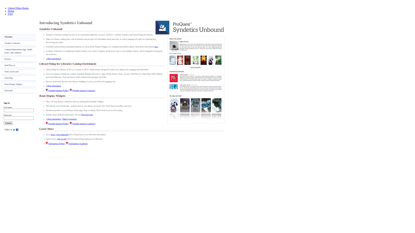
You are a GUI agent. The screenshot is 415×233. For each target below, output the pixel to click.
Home (11, 11)
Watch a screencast (69, 119)
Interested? (9, 90)
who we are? (62, 139)
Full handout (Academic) (78, 144)
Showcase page (87, 115)
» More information (53, 59)
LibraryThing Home (18, 8)
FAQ (10, 14)
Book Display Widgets (13, 84)
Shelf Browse (10, 65)
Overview (8, 37)
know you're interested (59, 134)
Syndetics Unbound (12, 43)
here (156, 47)
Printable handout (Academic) (83, 90)
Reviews (8, 59)
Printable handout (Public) (58, 90)
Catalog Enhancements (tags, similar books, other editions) (18, 51)
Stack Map (9, 78)
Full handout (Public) (56, 144)
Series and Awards (12, 72)
